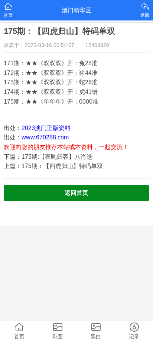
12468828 (97, 45)
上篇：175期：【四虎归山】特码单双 (53, 166)
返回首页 (76, 193)
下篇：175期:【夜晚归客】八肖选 (48, 157)
